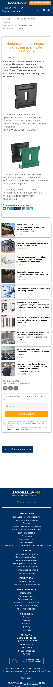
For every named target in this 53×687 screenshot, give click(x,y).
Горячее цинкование (27, 533)
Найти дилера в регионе (26, 570)
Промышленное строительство (26, 517)
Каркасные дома (27, 539)
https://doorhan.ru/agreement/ (19, 430)
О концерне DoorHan (25, 19)
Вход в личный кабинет (26, 557)
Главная (6, 19)
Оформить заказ (28, 502)
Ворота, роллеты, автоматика (26, 530)
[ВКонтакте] (4, 208)
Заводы (26, 620)
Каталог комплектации (27, 560)
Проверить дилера (26, 573)
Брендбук (26, 627)
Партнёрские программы (26, 554)
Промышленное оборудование (26, 526)
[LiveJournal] (19, 208)
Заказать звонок (11, 11)
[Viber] (23, 208)
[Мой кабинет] (48, 10)
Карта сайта (26, 678)
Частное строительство (26, 520)
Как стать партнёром (26, 567)
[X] (16, 208)
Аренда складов (26, 581)
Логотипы (26, 630)
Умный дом (26, 536)
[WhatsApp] (27, 208)
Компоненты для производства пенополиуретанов (26, 546)
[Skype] (31, 208)
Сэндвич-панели (26, 542)
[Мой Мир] (12, 208)
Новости (6, 22)
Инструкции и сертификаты (26, 564)
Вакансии (26, 624)
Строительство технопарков (26, 585)
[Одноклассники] (8, 208)
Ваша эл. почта (15, 406)
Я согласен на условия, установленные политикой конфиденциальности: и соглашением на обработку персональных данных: (28, 426)
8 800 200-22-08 (26, 638)
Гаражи (26, 523)
